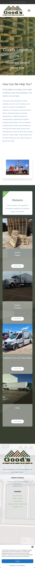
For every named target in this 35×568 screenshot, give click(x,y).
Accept (17, 561)
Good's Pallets (17, 495)
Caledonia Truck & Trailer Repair (17, 504)
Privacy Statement (21, 565)
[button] (32, 547)
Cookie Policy (12, 565)
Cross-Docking (17, 501)
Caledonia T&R (17, 506)
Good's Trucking (17, 498)
